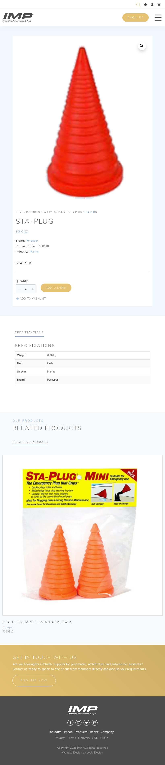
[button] (158, 17)
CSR (95, 738)
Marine (34, 252)
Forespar (32, 241)
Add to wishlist (33, 299)
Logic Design (95, 753)
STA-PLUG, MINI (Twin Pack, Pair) (37, 622)
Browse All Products (30, 442)
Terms (71, 738)
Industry (55, 732)
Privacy (60, 738)
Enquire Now (34, 680)
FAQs (104, 738)
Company (107, 732)
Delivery (84, 738)
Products (81, 732)
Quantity (22, 281)
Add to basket (56, 288)
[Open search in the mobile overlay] (139, 4)
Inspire (94, 732)
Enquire (135, 17)
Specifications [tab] (29, 332)
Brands (68, 732)
